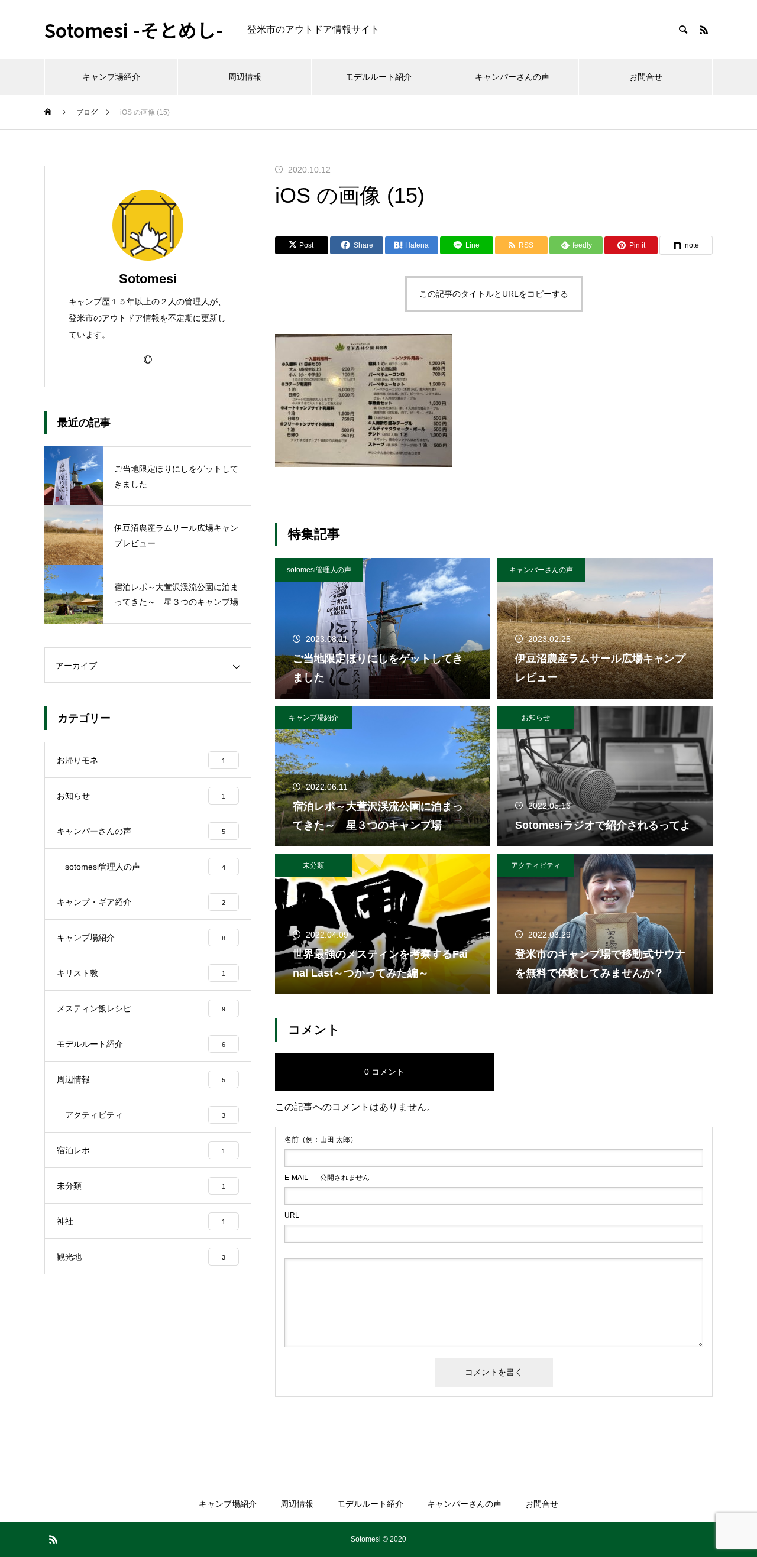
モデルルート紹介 (378, 77)
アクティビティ (536, 865)
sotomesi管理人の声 (319, 570)
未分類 (313, 865)
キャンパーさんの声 (512, 77)
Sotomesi (148, 278)
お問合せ (645, 77)
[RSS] (704, 29)
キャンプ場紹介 (111, 77)
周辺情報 (244, 77)
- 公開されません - (329, 1177)
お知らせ (536, 717)
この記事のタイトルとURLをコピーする (493, 294)
